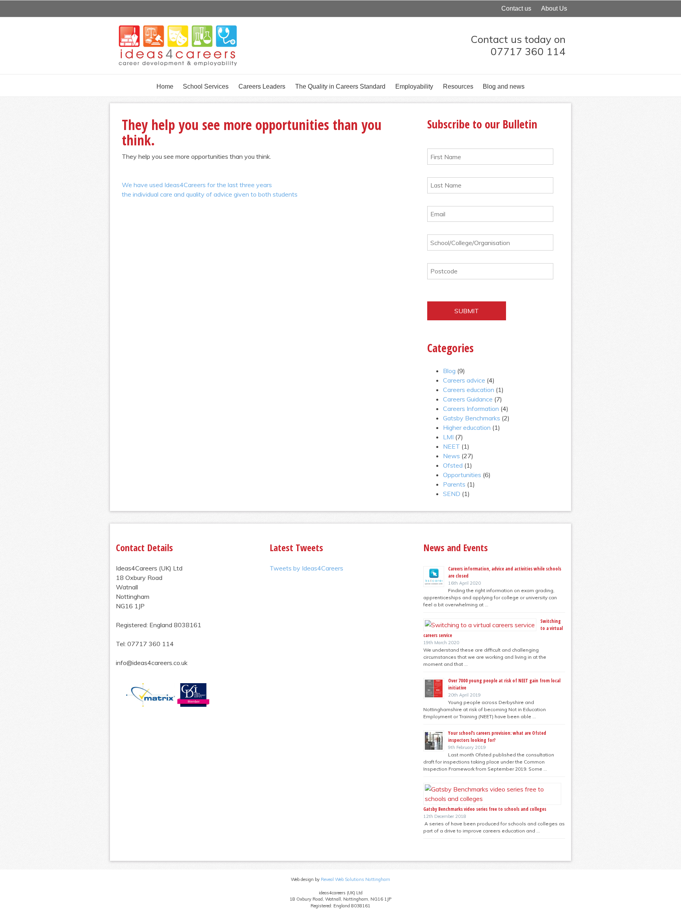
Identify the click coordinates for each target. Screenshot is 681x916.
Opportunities (462, 475)
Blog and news (504, 86)
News (451, 456)
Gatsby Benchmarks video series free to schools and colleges (484, 809)
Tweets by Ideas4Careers (306, 568)
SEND (451, 494)
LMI (448, 437)
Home (164, 86)
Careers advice (464, 380)
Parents (454, 484)
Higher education (467, 427)
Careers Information (471, 408)
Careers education (468, 390)
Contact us (516, 8)
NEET (451, 446)
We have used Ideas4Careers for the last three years (197, 185)
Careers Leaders (261, 86)
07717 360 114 (528, 51)
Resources (458, 86)
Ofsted (453, 465)
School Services (206, 86)
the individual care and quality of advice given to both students (210, 194)
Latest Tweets (296, 547)
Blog (449, 371)
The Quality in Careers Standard (340, 86)
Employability (414, 86)
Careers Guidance (468, 399)
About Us (554, 8)
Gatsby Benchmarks (471, 418)
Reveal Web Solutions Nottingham (355, 879)
